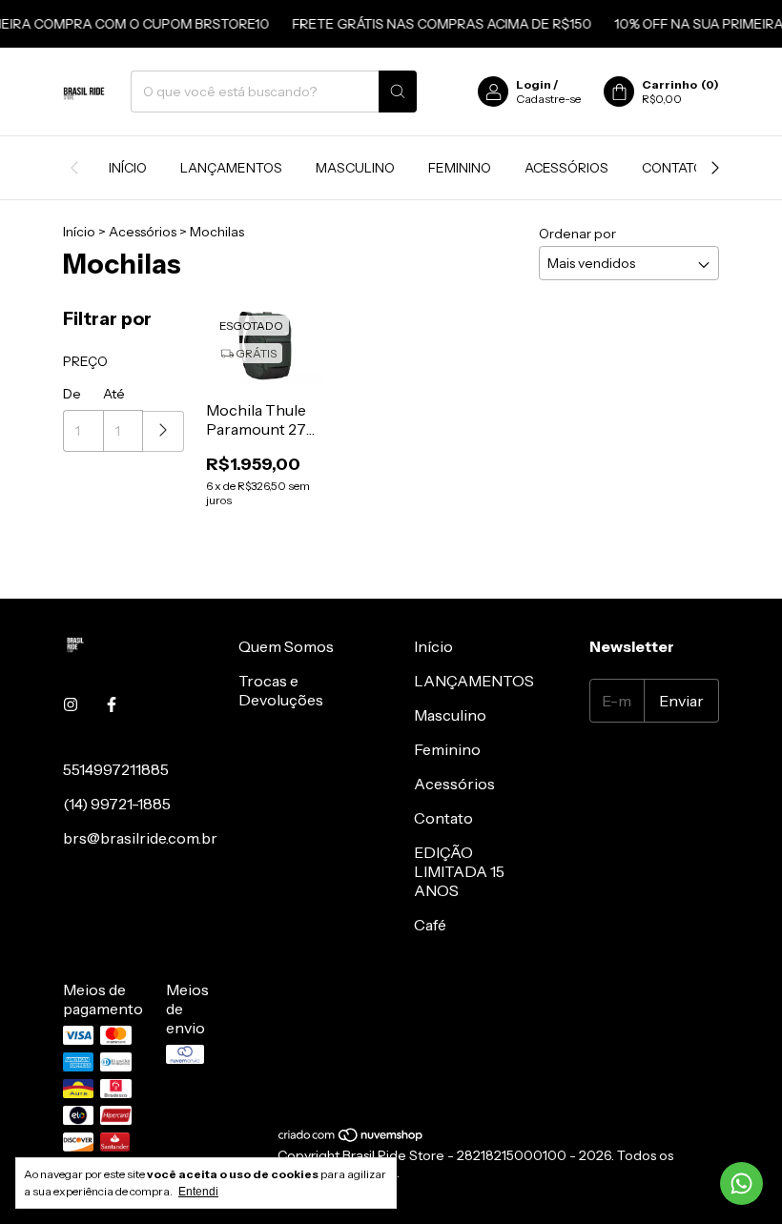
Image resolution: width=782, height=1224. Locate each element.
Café (430, 924)
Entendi (198, 1191)
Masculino (355, 167)
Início (128, 167)
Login (533, 84)
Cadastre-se (548, 99)
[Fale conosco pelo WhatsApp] (741, 1183)
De (72, 393)
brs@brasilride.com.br (140, 837)
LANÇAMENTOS (231, 167)
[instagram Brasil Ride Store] (70, 704)
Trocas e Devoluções (280, 690)
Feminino (459, 167)
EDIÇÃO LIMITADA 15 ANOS (459, 871)
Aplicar (163, 431)
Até (114, 393)
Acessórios (566, 167)
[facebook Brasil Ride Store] (111, 704)
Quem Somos (286, 646)
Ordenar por (577, 233)
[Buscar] (398, 91)
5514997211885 (116, 769)
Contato (673, 167)
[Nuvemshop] (351, 1138)
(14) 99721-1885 (117, 803)
